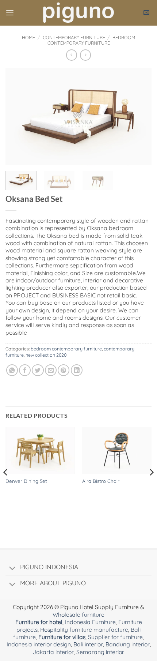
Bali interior (88, 644)
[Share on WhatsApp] (12, 370)
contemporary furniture (74, 37)
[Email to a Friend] (51, 370)
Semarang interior (99, 652)
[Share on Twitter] (37, 370)
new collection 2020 (46, 355)
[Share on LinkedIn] (77, 370)
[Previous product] (85, 55)
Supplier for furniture (115, 637)
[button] (9, 13)
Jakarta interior (53, 652)
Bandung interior (128, 644)
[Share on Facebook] (25, 370)
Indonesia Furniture (90, 622)
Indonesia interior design (39, 644)
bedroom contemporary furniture (91, 40)
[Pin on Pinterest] (63, 370)
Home (28, 37)
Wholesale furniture (78, 614)
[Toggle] (12, 569)
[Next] (139, 116)
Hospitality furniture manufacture (84, 629)
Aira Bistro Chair (100, 481)
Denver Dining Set (26, 481)
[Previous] (17, 116)
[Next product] (71, 55)
